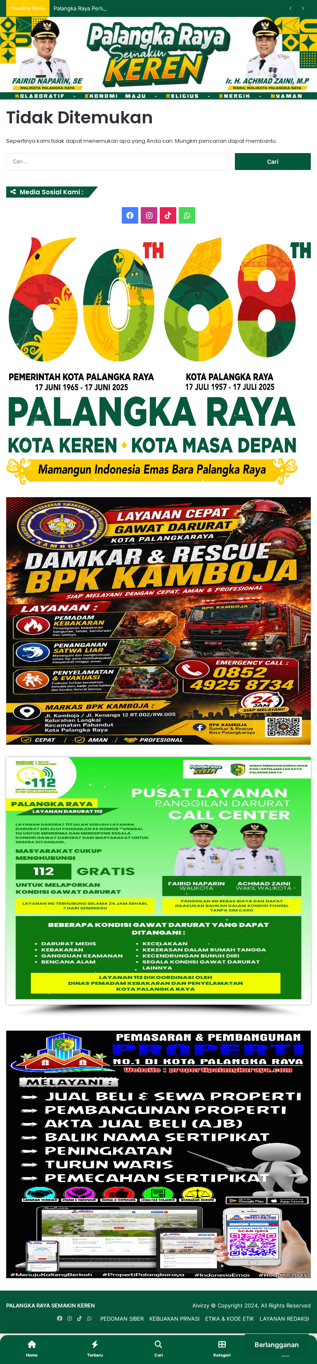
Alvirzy (201, 1305)
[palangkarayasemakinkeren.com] (158, 58)
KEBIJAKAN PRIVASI (174, 1318)
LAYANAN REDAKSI (284, 1318)
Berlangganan (277, 1344)
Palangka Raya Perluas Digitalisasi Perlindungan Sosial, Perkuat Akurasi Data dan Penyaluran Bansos (182, 8)
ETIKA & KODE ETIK (229, 1318)
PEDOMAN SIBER (122, 1318)
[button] (158, 361)
